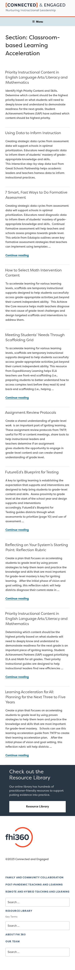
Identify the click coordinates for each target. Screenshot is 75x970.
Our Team (12, 941)
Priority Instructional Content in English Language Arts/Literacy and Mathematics (36, 77)
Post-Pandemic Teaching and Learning (34, 884)
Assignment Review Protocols (30, 412)
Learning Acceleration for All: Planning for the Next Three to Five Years (35, 696)
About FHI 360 (15, 934)
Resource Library (37, 806)
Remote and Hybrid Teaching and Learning (37, 891)
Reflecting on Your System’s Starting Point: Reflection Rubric (36, 547)
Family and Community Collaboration (34, 877)
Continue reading (17, 255)
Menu (39, 21)
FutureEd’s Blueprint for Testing (32, 472)
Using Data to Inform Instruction (33, 132)
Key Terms (11, 916)
